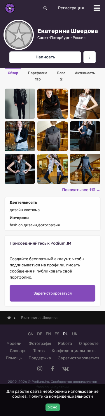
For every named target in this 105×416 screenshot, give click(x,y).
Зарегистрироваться (53, 293)
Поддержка (40, 358)
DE (39, 333)
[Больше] (89, 57)
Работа (65, 343)
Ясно (52, 407)
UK (74, 333)
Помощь (14, 358)
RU (66, 333)
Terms (39, 350)
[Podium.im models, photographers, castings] (10, 8)
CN (31, 333)
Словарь (18, 350)
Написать (45, 57)
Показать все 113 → (81, 189)
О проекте (89, 343)
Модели (14, 343)
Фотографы (40, 343)
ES (57, 333)
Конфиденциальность (73, 350)
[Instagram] (40, 368)
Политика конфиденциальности (61, 396)
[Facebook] (52, 368)
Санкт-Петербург (53, 37)
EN (48, 333)
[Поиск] (45, 8)
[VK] (65, 368)
